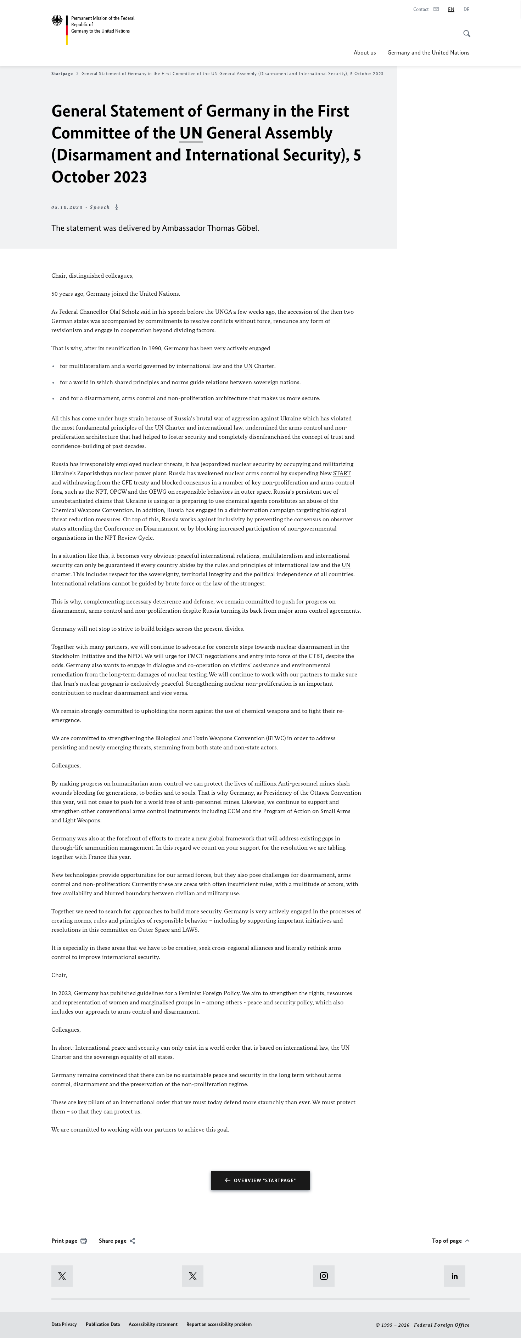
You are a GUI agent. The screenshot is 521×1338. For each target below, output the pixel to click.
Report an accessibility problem (219, 1324)
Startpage (62, 73)
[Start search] (464, 29)
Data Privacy (64, 1324)
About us (365, 52)
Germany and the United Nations (428, 52)
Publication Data (103, 1324)
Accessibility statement (153, 1324)
